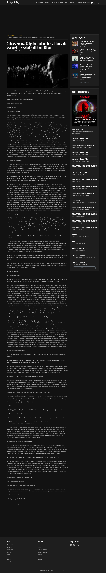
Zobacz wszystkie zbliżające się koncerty (84, 267)
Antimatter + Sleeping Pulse (80, 138)
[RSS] (78, 545)
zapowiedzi (10, 549)
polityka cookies (42, 552)
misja (39, 547)
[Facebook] (71, 545)
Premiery (54, 3)
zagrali (8, 554)
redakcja (40, 544)
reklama (40, 554)
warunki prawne (42, 549)
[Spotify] (74, 545)
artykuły (9, 559)
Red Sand (74, 234)
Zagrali (67, 3)
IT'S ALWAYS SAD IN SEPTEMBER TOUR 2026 (84, 166)
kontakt (40, 559)
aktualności (10, 544)
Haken (73, 241)
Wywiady (72, 3)
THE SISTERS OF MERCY (78, 255)
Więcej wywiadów (84, 82)
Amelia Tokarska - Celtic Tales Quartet (83, 145)
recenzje (9, 552)
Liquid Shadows (76, 200)
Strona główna (11, 35)
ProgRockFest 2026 (77, 129)
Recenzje (60, 3)
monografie (10, 557)
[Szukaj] (97, 2)
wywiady (9, 562)
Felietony (79, 3)
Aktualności (39, 3)
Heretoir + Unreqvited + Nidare (80, 248)
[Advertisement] (53, 19)
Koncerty (47, 3)
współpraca (41, 557)
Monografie (86, 3)
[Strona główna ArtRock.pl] (13, 3)
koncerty (9, 547)
